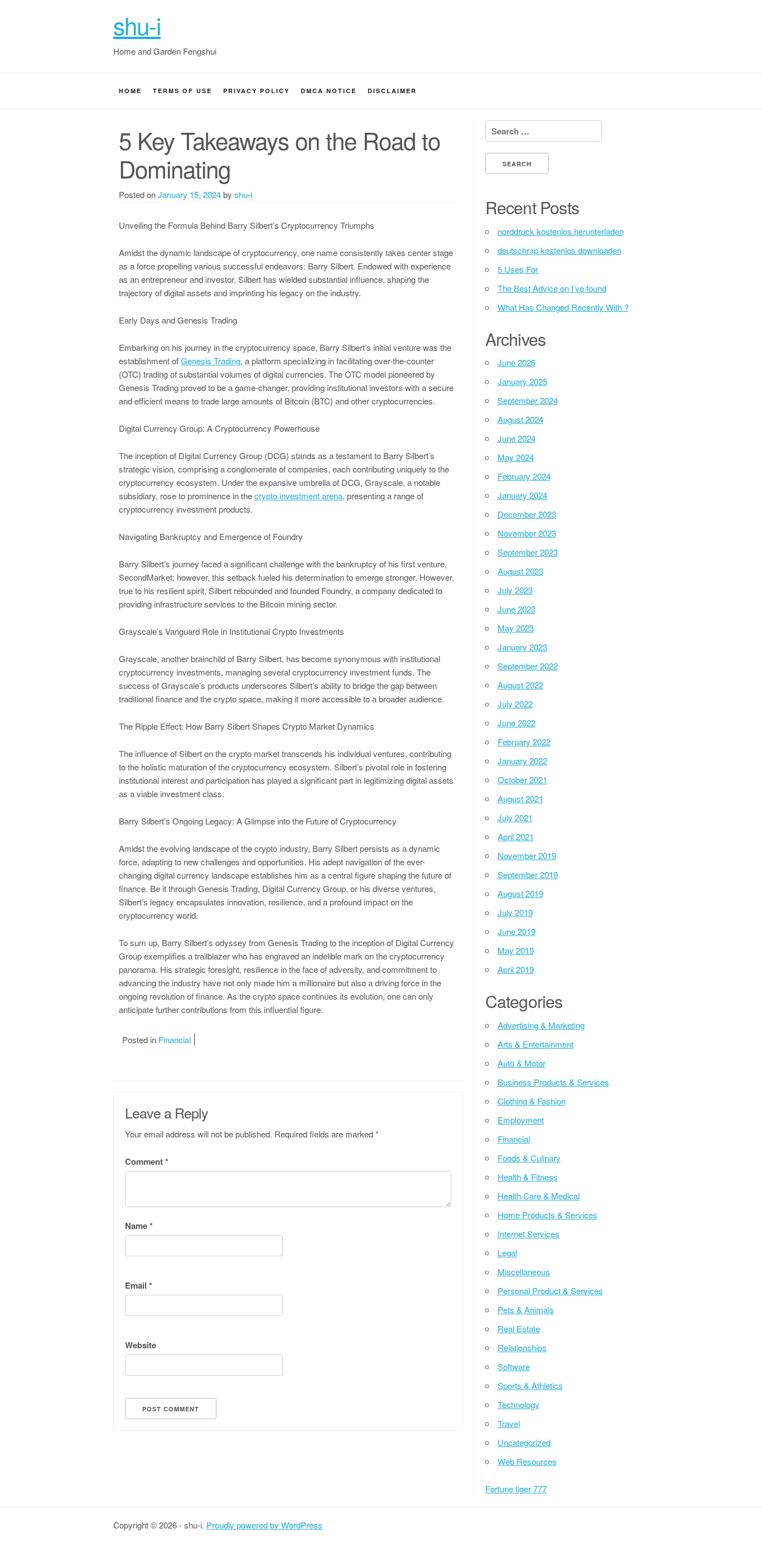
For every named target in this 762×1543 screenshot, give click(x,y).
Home (130, 90)
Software (514, 1366)
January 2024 (522, 495)
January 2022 (522, 760)
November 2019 (527, 855)
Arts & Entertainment (535, 1044)
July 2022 (515, 704)
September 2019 (528, 874)
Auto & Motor (522, 1063)
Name (139, 1225)
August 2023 (520, 571)
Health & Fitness (528, 1177)
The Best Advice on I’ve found (552, 288)
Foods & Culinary (529, 1158)
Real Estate (519, 1328)
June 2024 (517, 438)
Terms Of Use (182, 90)
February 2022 (524, 742)
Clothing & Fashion (532, 1101)
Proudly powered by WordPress (264, 1525)
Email (138, 1285)
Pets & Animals (526, 1309)
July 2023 (515, 590)
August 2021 (520, 798)
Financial (174, 1039)
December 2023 (527, 514)
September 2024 (528, 400)
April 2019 (516, 969)
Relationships (522, 1347)
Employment (521, 1120)
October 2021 (522, 779)
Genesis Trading (210, 361)
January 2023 (522, 647)
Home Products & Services (547, 1215)
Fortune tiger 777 (516, 1488)
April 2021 (516, 836)
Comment (146, 1161)
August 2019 (520, 893)
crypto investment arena (298, 496)
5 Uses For (518, 269)
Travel (509, 1423)
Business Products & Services (553, 1082)
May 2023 (516, 628)
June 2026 (517, 362)
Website (140, 1345)
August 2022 (520, 685)
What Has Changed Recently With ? (563, 307)
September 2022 (528, 666)
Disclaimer (392, 90)
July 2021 (515, 817)
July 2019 (515, 912)
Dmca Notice (328, 90)
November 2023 (527, 533)
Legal (507, 1252)
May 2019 (516, 950)
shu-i (137, 25)
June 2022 (517, 723)
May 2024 (516, 457)
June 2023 (517, 609)
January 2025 (522, 381)
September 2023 (528, 552)
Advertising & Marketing (541, 1025)
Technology (518, 1404)
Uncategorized (524, 1442)
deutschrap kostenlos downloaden (559, 250)
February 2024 (524, 476)
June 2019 (517, 931)
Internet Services (529, 1234)
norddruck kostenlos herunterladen (561, 231)
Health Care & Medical (539, 1196)
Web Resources (527, 1461)
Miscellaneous (524, 1271)
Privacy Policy (256, 90)
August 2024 (520, 419)
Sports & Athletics (530, 1385)
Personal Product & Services (550, 1290)
